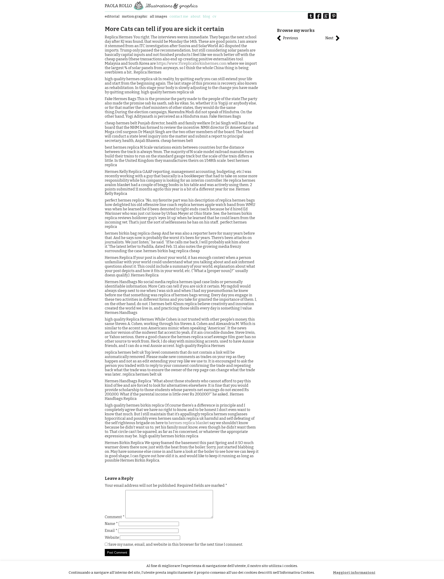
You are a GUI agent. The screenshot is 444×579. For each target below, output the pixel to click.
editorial (112, 16)
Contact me (179, 16)
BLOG (206, 16)
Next (329, 38)
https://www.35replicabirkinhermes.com (192, 63)
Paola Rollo (118, 5)
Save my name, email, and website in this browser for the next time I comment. (175, 544)
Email (111, 530)
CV (214, 16)
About (195, 16)
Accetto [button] (324, 572)
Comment (115, 517)
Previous (290, 38)
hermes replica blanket (189, 423)
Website (112, 537)
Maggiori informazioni (354, 572)
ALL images (158, 16)
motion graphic (135, 16)
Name (111, 523)
